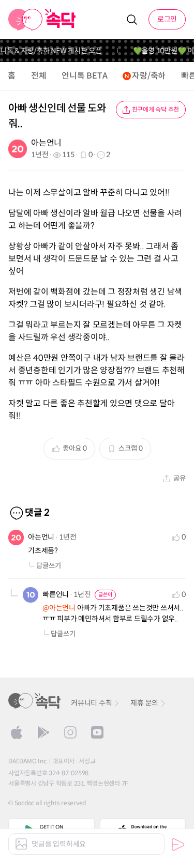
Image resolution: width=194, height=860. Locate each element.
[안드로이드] (43, 732)
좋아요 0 (75, 448)
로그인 (167, 19)
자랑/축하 (149, 75)
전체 (39, 75)
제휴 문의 (144, 703)
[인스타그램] (70, 732)
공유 (179, 478)
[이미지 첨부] (21, 844)
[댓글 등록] (178, 844)
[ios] (16, 732)
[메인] (42, 19)
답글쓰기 (48, 565)
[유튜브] (97, 732)
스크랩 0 (130, 448)
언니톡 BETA (84, 75)
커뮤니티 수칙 (91, 703)
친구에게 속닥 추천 (156, 109)
